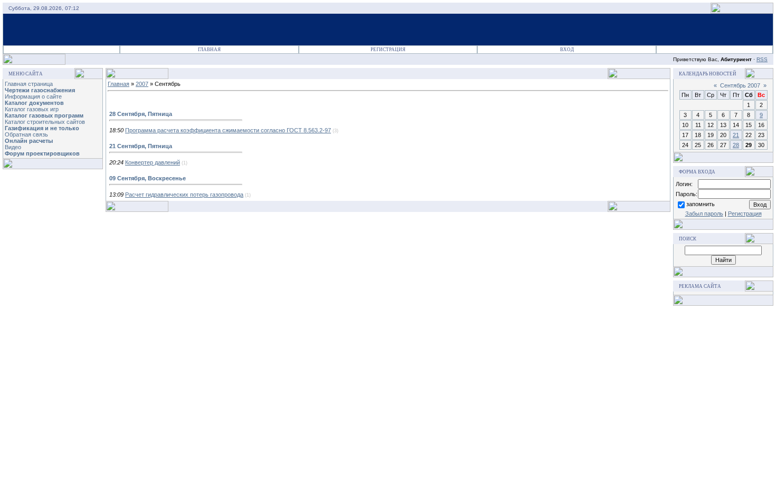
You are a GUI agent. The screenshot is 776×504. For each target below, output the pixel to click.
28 (736, 145)
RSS (762, 59)
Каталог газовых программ (44, 115)
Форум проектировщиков (42, 153)
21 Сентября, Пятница (140, 146)
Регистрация (388, 49)
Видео (13, 147)
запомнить (700, 204)
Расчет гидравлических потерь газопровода (184, 194)
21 (736, 135)
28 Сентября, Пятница (140, 114)
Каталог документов (34, 103)
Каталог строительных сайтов (45, 122)
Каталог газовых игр (32, 109)
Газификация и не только (42, 128)
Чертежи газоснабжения (40, 90)
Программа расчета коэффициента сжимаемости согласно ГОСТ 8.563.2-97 (228, 130)
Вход (567, 49)
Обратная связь (26, 134)
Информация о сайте (33, 96)
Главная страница (29, 84)
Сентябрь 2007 (740, 85)
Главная (209, 49)
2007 (142, 84)
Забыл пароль (704, 213)
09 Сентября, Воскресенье (147, 178)
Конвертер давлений (152, 162)
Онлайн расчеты (29, 141)
